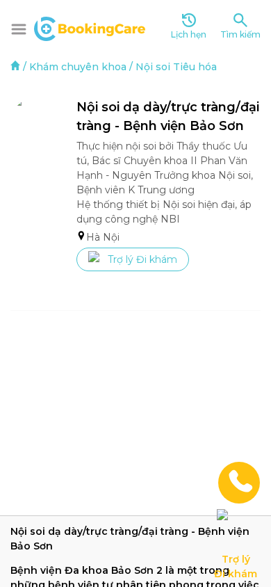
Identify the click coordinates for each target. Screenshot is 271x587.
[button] (18, 29)
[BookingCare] (89, 27)
